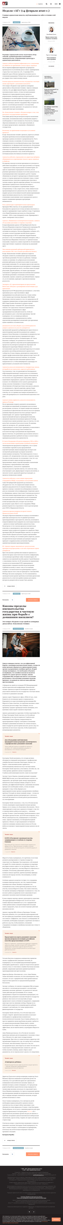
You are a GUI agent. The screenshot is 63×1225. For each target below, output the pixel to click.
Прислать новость (33, 599)
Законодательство (18, 628)
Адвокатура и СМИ (25, 22)
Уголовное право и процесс (31, 1190)
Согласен (56, 1219)
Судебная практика (18, 1190)
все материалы (51, 120)
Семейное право (29, 628)
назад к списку (11, 586)
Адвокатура (16, 22)
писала (29, 1111)
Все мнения (51, 66)
